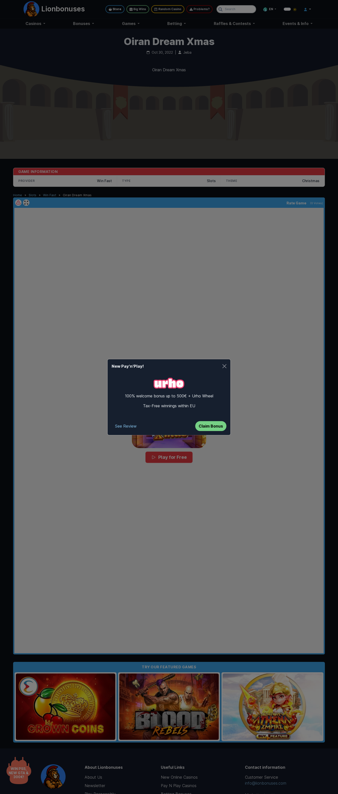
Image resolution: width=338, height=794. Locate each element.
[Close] (224, 366)
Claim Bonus (211, 426)
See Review (126, 426)
